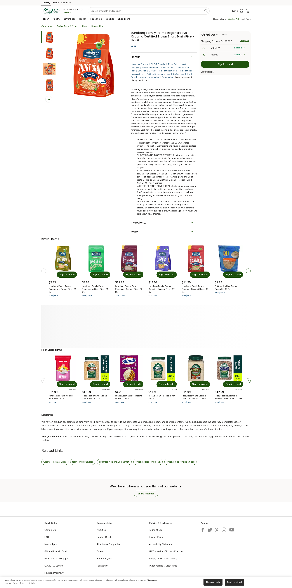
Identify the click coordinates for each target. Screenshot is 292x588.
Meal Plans (245, 19)
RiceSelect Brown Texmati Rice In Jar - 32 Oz (94, 397)
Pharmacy (66, 2)
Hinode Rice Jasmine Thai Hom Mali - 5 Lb (61, 397)
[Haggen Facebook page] (203, 529)
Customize (152, 580)
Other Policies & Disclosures (163, 565)
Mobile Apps (50, 544)
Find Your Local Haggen (56, 558)
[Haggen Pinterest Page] (217, 529)
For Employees (104, 558)
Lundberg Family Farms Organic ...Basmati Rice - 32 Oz (195, 289)
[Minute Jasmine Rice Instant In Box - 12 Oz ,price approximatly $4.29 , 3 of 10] (129, 381)
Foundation (102, 565)
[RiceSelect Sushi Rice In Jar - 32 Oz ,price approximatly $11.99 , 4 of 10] (162, 381)
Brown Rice (97, 26)
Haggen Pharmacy (54, 572)
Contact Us (50, 529)
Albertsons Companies (108, 544)
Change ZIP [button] (244, 41)
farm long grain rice (82, 462)
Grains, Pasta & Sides (67, 26)
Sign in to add (225, 64)
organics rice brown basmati (114, 462)
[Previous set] (43, 270)
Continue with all (234, 582)
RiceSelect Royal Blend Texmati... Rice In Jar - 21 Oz (228, 397)
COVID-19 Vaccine (53, 565)
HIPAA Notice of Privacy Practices (166, 551)
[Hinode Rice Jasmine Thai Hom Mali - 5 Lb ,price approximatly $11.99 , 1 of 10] (62, 381)
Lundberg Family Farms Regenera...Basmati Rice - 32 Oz (128, 289)
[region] (146, 582)
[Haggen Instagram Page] (224, 529)
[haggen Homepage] (50, 11)
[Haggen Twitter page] (210, 529)
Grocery (46, 2)
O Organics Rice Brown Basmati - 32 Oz (226, 288)
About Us (101, 529)
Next (49, 99)
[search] (206, 11)
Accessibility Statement (161, 544)
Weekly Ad (233, 19)
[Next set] (248, 270)
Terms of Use (155, 529)
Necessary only (213, 582)
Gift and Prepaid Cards (56, 551)
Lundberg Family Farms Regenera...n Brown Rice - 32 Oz (62, 289)
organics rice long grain (148, 462)
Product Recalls (104, 537)
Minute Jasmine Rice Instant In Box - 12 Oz (128, 397)
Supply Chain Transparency (163, 558)
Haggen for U (219, 19)
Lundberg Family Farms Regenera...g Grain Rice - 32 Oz (95, 289)
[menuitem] (46, 19)
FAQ (46, 537)
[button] (73, 9)
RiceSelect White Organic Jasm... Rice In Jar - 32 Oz (194, 397)
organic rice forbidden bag (180, 462)
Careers (100, 551)
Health (55, 2)
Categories (46, 26)
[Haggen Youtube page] (231, 529)
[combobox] (149, 11)
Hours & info (68, 12)
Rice (84, 26)
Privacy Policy (156, 537)
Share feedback (146, 493)
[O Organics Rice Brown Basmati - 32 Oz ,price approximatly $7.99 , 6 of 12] (229, 271)
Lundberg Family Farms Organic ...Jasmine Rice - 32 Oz (161, 289)
